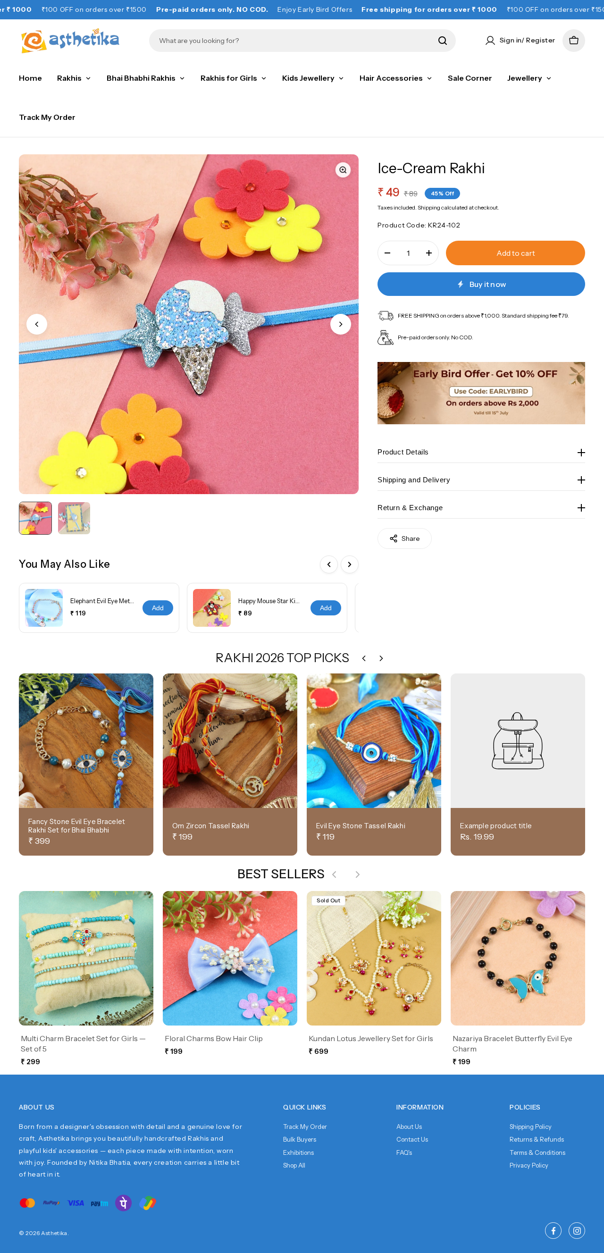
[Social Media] (553, 1230)
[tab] (35, 518)
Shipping (429, 206)
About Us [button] (37, 1107)
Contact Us (412, 1139)
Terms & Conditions (537, 1152)
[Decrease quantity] (387, 253)
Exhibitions (298, 1152)
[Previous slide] (36, 324)
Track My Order (305, 1126)
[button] (573, 40)
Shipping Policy (531, 1126)
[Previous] (329, 564)
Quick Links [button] (305, 1107)
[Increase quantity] (428, 253)
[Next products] (357, 874)
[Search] (442, 40)
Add (158, 608)
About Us (409, 1126)
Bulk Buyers (299, 1139)
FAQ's (404, 1152)
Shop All (294, 1165)
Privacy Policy (529, 1165)
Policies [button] (525, 1107)
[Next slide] (340, 324)
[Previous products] (334, 874)
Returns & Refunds (537, 1139)
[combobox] (295, 41)
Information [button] (420, 1107)
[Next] (350, 564)
